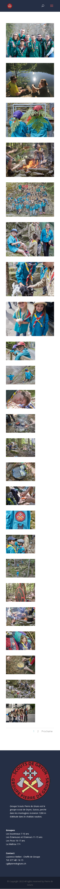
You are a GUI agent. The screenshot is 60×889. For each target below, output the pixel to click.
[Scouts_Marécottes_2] (30, 216)
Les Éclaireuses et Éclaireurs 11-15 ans (24, 837)
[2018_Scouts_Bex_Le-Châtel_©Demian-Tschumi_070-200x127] (20, 697)
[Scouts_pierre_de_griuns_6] (30, 136)
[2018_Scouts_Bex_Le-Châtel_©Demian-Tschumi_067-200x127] (20, 673)
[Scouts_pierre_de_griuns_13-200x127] (20, 383)
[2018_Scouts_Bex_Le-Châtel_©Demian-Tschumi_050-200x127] (20, 625)
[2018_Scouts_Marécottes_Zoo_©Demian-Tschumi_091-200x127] (20, 359)
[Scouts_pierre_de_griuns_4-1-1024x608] (30, 176)
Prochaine (47, 731)
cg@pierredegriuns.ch (16, 863)
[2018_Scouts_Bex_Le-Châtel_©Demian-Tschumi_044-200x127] (20, 432)
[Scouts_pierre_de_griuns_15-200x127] (20, 552)
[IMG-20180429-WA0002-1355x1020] (30, 335)
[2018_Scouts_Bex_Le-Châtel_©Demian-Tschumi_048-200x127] (20, 601)
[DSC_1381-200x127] (20, 721)
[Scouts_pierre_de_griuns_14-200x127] (20, 576)
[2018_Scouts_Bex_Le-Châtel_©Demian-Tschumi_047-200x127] (20, 407)
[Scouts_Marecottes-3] (30, 255)
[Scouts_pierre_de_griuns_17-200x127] (20, 528)
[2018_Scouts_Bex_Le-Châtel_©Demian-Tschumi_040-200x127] (20, 504)
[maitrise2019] (30, 56)
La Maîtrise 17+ (13, 844)
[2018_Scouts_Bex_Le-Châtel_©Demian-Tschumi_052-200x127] (20, 649)
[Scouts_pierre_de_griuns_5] (30, 96)
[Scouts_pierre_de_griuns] (30, 295)
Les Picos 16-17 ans (15, 840)
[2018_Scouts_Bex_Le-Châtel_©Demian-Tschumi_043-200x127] (20, 456)
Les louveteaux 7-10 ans (17, 833)
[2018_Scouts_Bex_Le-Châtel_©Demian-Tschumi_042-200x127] (20, 480)
